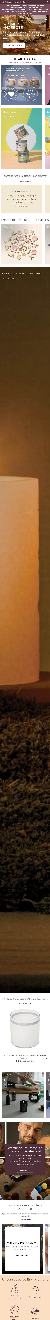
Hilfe (23, 2)
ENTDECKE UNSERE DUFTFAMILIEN (25, 220)
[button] (2, 18)
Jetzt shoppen (22, 206)
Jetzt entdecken (15, 42)
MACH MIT (25, 1170)
